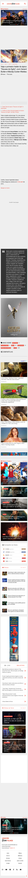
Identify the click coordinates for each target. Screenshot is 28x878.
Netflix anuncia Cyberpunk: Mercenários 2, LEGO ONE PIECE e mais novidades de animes (13, 481)
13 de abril (20, 182)
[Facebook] (13, 869)
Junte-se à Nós (20, 860)
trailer (6, 64)
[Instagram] (2, 869)
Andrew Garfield (6, 502)
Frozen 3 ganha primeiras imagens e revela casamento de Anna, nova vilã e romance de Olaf (16, 581)
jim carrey (6, 728)
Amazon (4, 514)
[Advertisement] (14, 37)
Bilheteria (20, 855)
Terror (4, 534)
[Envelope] (20, 869)
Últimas (6, 567)
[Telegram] (10, 869)
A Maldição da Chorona (8, 716)
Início (2, 64)
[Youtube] (6, 869)
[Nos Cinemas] (14, 455)
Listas (4, 817)
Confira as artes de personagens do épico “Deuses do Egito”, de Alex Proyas (12, 111)
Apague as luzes (5, 188)
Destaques (5, 9)
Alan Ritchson (5, 488)
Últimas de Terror (8, 708)
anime (4, 476)
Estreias (8, 858)
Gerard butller (14, 64)
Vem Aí (7, 855)
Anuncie (20, 863)
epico (10, 64)
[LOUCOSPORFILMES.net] (13, 4)
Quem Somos (8, 860)
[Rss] (17, 869)
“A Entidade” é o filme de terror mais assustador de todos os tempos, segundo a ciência (12, 829)
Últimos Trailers (6, 461)
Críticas (20, 858)
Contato (8, 863)
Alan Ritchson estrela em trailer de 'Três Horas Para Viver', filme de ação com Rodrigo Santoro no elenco (13, 492)
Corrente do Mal (7, 742)
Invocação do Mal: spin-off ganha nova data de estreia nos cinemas (14, 721)
